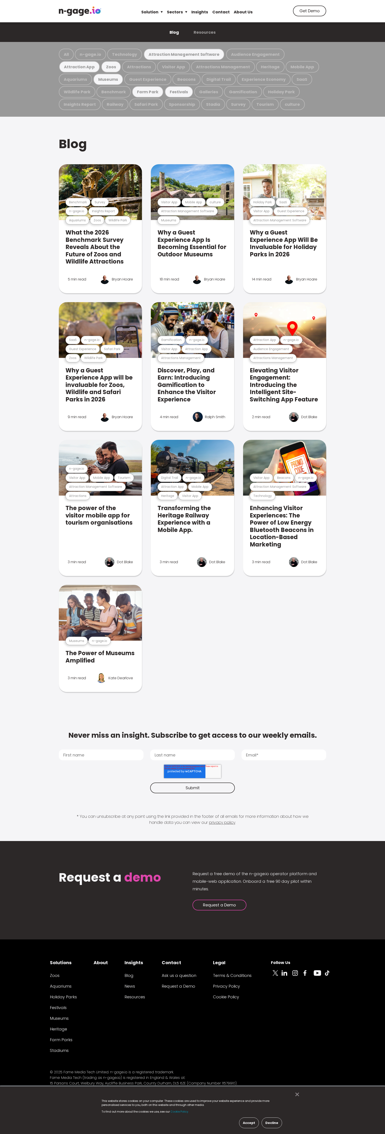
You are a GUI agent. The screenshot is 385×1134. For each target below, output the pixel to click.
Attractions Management (223, 67)
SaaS (302, 79)
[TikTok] (329, 975)
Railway (115, 104)
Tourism (265, 104)
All (66, 54)
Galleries (208, 92)
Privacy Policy (226, 986)
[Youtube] (319, 975)
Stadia (213, 104)
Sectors (175, 12)
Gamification (243, 92)
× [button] (296, 1094)
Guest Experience (147, 79)
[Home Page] (80, 11)
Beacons (186, 79)
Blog (174, 32)
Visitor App (173, 67)
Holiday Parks (63, 997)
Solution (149, 12)
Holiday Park (281, 92)
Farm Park (147, 92)
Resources (205, 32)
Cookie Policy (226, 997)
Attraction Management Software (184, 54)
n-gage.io (90, 54)
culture (292, 104)
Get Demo (309, 11)
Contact (221, 12)
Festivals (179, 92)
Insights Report (80, 104)
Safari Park (146, 104)
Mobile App (302, 67)
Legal (219, 963)
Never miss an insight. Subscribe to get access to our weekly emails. (192, 735)
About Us (243, 12)
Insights (199, 12)
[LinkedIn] (287, 975)
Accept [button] (249, 1123)
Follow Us (280, 962)
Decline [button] (271, 1123)
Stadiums (59, 1050)
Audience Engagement (255, 54)
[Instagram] (297, 975)
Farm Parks (61, 1040)
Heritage (270, 67)
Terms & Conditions (232, 975)
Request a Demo (219, 905)
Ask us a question (179, 975)
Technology (124, 54)
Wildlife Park (77, 92)
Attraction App (79, 67)
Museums (108, 79)
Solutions (61, 963)
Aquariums (75, 79)
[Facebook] (308, 975)
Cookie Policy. (179, 1111)
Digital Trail (219, 79)
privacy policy (222, 822)
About (101, 963)
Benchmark (113, 92)
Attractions (139, 67)
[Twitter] (276, 975)
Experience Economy (264, 79)
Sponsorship (182, 104)
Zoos (111, 67)
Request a (110, 878)
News (130, 986)
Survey (238, 104)
